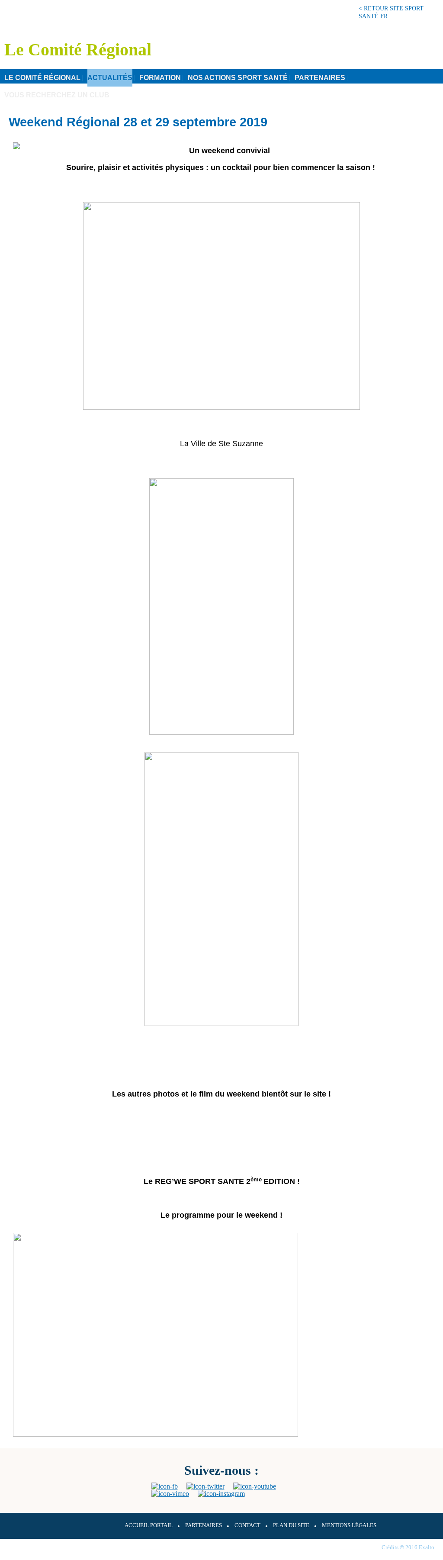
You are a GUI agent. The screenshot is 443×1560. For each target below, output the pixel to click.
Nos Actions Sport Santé (238, 77)
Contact (247, 1525)
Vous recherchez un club (56, 95)
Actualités (109, 77)
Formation (160, 77)
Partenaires (320, 77)
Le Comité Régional (42, 77)
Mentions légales (349, 1525)
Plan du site (291, 1525)
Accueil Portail (149, 1525)
